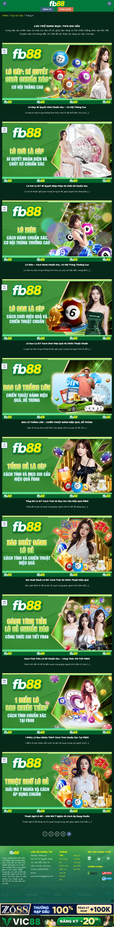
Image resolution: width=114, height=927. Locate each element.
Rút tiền (76, 869)
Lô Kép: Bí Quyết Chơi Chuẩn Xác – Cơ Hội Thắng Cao (57, 107)
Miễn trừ (62, 869)
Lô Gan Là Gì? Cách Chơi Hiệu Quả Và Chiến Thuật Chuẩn (57, 343)
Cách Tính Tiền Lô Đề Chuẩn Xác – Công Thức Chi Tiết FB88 (57, 658)
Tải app (76, 859)
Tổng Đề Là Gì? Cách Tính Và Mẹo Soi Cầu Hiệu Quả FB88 (57, 501)
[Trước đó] (45, 834)
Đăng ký (76, 855)
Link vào (77, 862)
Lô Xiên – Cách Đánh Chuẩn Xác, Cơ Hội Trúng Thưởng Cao (57, 264)
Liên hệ (62, 873)
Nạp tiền (77, 866)
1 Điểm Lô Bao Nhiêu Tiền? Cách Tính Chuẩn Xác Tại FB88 (57, 737)
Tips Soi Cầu (16, 15)
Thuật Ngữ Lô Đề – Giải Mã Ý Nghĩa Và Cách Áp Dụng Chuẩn (57, 816)
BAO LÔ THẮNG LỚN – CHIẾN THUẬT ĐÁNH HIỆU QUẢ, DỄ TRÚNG (57, 422)
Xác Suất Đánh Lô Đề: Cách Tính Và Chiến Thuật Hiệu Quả (57, 580)
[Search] (109, 3)
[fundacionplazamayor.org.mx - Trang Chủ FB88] (57, 3)
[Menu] (4, 3)
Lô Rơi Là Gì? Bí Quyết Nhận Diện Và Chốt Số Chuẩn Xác (57, 186)
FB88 (5, 15)
